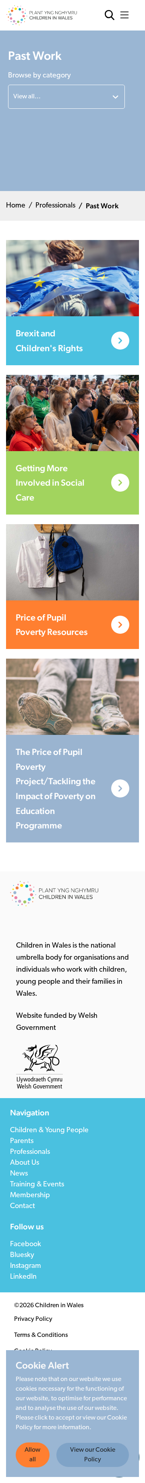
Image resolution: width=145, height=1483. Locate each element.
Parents (21, 1141)
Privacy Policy (33, 1319)
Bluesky (22, 1255)
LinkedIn (23, 1277)
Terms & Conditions (41, 1335)
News (19, 1174)
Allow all (32, 1455)
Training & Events (37, 1184)
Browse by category (39, 75)
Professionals (55, 206)
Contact (22, 1206)
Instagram (25, 1266)
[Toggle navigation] (126, 15)
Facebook (25, 1244)
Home (15, 206)
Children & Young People (49, 1130)
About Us (24, 1163)
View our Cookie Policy (92, 1455)
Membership (30, 1195)
